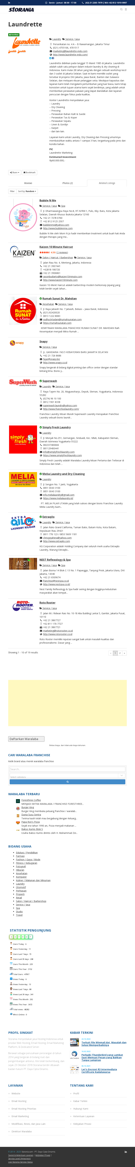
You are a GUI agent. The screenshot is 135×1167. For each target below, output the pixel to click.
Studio (19, 911)
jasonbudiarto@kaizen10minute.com (62, 276)
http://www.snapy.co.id (55, 362)
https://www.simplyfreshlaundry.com (62, 455)
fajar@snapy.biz (51, 359)
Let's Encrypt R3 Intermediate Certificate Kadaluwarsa (99, 1070)
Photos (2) (67, 183)
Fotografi (21, 866)
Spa (63, 205)
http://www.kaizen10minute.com (60, 280)
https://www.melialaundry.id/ (58, 498)
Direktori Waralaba (22, 1131)
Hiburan (20, 869)
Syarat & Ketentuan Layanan (20, 1155)
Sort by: (26, 191)
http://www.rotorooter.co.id (57, 634)
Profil (76, 1093)
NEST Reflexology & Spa (55, 560)
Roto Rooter (47, 602)
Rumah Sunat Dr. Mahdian (59, 298)
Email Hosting (19, 1101)
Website (16, 1093)
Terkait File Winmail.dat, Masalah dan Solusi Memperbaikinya (103, 1043)
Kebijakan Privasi (82, 1123)
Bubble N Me (48, 200)
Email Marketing (20, 1116)
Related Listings (107, 183)
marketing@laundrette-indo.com (70, 51)
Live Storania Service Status (20, 1162)
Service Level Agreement (19, 1158)
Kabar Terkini (80, 1101)
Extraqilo (48, 517)
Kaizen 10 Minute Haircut (56, 247)
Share (15, 172)
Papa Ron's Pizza (30, 821)
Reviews (28, 183)
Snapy (43, 341)
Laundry (56, 39)
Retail (19, 897)
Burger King (27, 807)
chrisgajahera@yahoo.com (57, 537)
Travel (19, 915)
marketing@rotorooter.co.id (58, 630)
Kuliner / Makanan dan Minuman (33, 880)
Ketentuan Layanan (83, 1116)
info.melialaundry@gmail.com (58, 494)
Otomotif (21, 887)
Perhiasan (21, 890)
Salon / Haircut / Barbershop (57, 257)
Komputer (21, 876)
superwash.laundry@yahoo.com (60, 405)
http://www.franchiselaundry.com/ (61, 408)
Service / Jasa (72, 39)
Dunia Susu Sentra (31, 814)
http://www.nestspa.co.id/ (56, 584)
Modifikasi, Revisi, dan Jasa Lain (28, 1123)
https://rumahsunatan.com (57, 322)
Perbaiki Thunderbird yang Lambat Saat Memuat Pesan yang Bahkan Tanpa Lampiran (102, 1057)
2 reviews (62, 252)
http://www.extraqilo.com (56, 541)
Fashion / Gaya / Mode (28, 859)
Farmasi (20, 856)
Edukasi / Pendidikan (27, 852)
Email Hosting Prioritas (24, 1108)
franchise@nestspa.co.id (56, 580)
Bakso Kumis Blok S (32, 829)
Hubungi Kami (80, 1108)
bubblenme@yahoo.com (56, 224)
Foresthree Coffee (31, 800)
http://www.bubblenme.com (58, 228)
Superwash (49, 381)
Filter (12, 191)
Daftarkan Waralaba (26, 739)
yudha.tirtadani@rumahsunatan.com (62, 319)
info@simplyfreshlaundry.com (59, 451)
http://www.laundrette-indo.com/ (70, 54)
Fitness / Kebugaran (26, 863)
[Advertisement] (67, 703)
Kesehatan (48, 304)
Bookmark (30, 172)
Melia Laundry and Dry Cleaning (63, 474)
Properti (20, 894)
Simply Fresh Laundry (56, 427)
